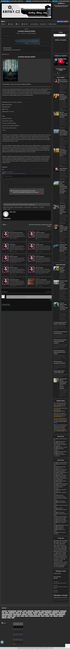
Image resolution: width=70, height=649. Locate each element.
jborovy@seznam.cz (63, 597)
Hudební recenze (29, 612)
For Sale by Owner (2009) (39, 232)
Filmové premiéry (56, 611)
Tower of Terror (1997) (13, 267)
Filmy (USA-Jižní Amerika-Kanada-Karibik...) (15, 173)
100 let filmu (4, 611)
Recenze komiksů (52, 614)
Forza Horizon (61, 512)
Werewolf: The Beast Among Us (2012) (16, 232)
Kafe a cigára (61, 453)
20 (21, 636)
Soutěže (18, 616)
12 (18, 634)
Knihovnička (35, 612)
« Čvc (14, 644)
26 (18, 639)
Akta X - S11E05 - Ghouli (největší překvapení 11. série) (60, 557)
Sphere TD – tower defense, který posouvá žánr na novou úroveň (63, 152)
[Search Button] (68, 21)
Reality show (30, 614)
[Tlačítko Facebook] (59, 21)
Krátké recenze (54, 612)
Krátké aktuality (48, 612)
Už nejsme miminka (63, 462)
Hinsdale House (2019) (39, 244)
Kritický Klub (41, 612)
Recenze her (40, 614)
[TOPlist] (4, 623)
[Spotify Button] (66, 21)
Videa (51, 616)
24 (14, 639)
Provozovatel (43, 24)
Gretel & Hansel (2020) (26, 31)
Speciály (22, 616)
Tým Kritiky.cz (35, 24)
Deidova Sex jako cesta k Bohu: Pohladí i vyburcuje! (60, 487)
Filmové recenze (63, 611)
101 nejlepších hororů (12, 611)
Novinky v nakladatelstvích (7, 614)
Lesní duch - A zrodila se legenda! (41, 279)
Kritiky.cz (61, 3)
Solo (18, 33)
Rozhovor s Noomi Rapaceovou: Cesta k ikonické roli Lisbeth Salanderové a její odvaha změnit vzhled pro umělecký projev (60, 427)
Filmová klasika (30, 611)
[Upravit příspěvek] (12, 172)
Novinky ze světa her (17, 614)
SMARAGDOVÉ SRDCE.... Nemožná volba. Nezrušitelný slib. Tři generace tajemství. (63, 383)
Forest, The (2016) (62, 475)
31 (14, 642)
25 (16, 639)
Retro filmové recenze (61, 614)
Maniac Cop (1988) (62, 519)
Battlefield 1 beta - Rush (63, 525)
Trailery (42, 616)
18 (16, 636)
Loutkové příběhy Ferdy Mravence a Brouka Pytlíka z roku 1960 (63, 306)
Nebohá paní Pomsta (62, 451)
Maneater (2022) (63, 540)
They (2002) (60, 526)
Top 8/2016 (60, 508)
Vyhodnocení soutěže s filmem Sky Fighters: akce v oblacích (60, 444)
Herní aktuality (12, 612)
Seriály (11, 24)
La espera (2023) (12, 244)
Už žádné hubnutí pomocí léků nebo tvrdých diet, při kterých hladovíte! (60, 478)
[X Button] (58, 21)
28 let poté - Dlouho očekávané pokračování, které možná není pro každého (60, 420)
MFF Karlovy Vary (62, 612)
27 (21, 639)
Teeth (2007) (61, 528)
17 (14, 636)
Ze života (8, 617)
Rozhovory (10, 616)
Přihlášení (49, 291)
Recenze (35, 614)
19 (18, 636)
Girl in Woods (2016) (63, 483)
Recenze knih (45, 614)
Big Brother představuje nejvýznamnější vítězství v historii (59, 352)
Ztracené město (62, 441)
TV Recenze (47, 616)
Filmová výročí (37, 611)
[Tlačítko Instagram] (63, 21)
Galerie (6, 612)
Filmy (4, 24)
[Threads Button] (61, 21)
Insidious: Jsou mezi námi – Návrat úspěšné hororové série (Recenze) (63, 247)
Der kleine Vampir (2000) (39, 256)
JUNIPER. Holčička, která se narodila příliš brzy (60, 554)
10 (14, 634)
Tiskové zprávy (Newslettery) (34, 616)
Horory (27, 29)
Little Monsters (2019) (13, 256)
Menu (4, 21)
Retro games (4, 616)
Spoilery (26, 616)
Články (13, 617)
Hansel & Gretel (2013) (39, 267)
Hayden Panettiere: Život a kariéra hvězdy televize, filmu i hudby (64, 228)
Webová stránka (7, 218)
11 (16, 634)
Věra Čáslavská (61, 501)
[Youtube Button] (64, 21)
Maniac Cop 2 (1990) (62, 521)
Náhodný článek (52, 24)
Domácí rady (19, 611)
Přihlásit (55, 573)
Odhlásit (59, 573)
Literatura (25, 24)
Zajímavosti (56, 616)
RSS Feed (56, 578)
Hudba (23, 612)
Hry (18, 24)
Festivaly (24, 611)
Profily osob (24, 614)
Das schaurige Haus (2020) (14, 279)
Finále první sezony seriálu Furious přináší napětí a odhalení (60, 341)
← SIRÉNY (3, 224)
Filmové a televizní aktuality (46, 611)
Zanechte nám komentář (32, 33)
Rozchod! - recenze (63, 447)
